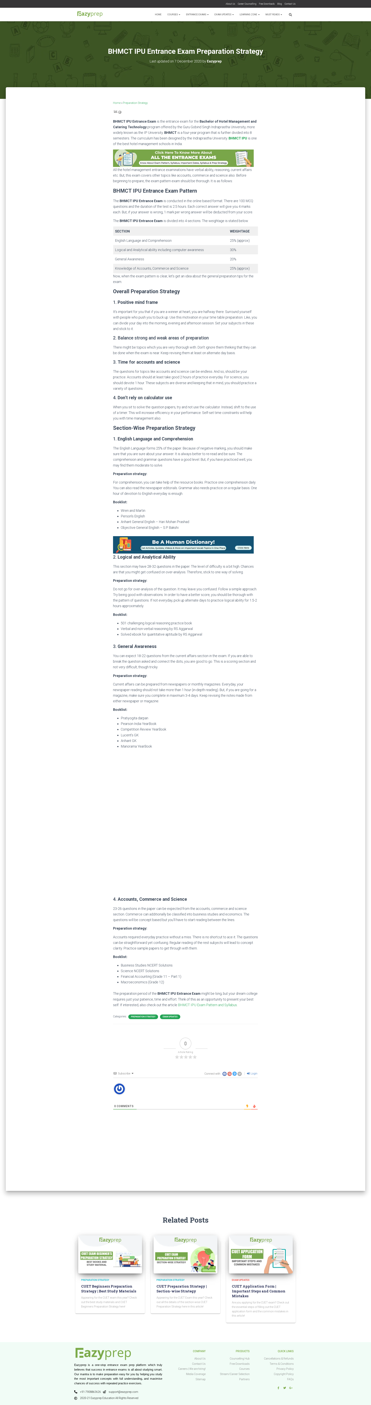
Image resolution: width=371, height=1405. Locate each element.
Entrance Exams (196, 14)
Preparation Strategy (135, 102)
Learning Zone (249, 14)
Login (253, 1073)
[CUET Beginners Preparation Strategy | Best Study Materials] (110, 1254)
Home (158, 14)
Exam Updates (223, 14)
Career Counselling (247, 4)
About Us (230, 4)
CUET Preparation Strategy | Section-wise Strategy (182, 1288)
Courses (172, 14)
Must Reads (272, 14)
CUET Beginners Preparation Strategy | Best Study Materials (108, 1288)
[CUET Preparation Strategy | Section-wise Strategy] (185, 1254)
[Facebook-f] (278, 1388)
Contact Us (290, 4)
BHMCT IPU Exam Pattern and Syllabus (207, 1005)
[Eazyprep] (89, 14)
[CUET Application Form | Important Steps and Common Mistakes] (261, 1254)
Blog (279, 4)
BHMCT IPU (238, 138)
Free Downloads (267, 4)
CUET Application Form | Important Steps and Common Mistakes (258, 1291)
